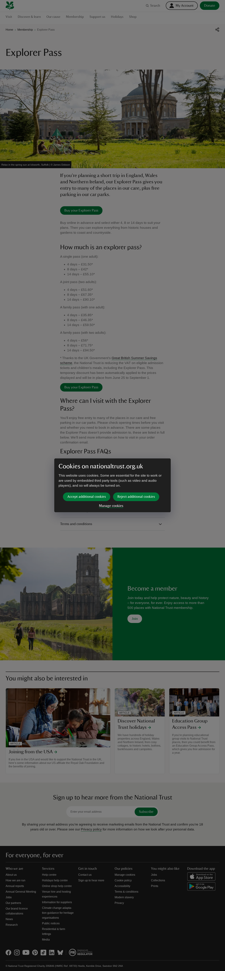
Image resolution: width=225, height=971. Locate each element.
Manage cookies (111, 506)
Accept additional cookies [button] (86, 496)
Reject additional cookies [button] (136, 496)
